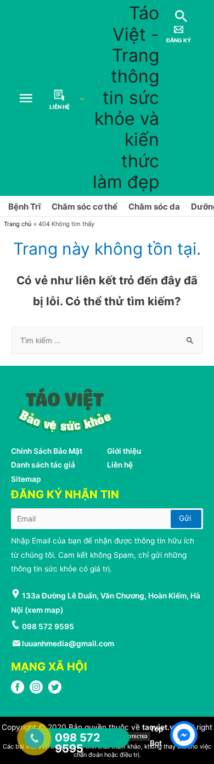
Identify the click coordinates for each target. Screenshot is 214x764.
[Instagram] (36, 690)
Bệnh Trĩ (24, 206)
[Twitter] (54, 690)
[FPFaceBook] (17, 690)
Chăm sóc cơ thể (84, 206)
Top (157, 728)
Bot (156, 743)
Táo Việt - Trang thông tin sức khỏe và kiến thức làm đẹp (126, 97)
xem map (43, 610)
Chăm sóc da (154, 206)
